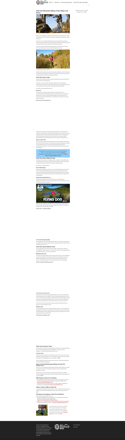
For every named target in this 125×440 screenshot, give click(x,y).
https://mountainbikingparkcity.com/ (60, 402)
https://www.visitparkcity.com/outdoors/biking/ (47, 400)
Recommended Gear (66, 2)
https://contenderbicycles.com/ (56, 384)
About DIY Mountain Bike (80, 2)
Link (37, 392)
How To (51, 2)
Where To (57, 2)
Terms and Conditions (76, 424)
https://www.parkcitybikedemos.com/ (45, 382)
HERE (59, 358)
